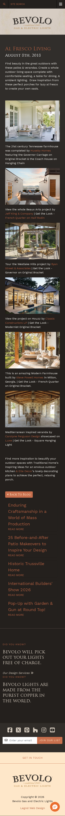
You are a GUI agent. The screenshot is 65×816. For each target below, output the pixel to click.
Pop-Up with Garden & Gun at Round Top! (30, 606)
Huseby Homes (41, 150)
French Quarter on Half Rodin (25, 217)
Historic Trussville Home (26, 566)
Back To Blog (20, 494)
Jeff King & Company (19, 213)
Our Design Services (16, 673)
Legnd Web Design (32, 808)
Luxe (8, 440)
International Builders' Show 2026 (30, 586)
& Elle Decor (23, 471)
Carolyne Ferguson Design (22, 436)
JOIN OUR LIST (49, 740)
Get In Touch (33, 757)
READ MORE (16, 529)
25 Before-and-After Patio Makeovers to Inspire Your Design (28, 544)
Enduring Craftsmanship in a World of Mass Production (27, 514)
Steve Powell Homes (29, 377)
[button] (55, 807)
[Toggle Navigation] (61, 4)
